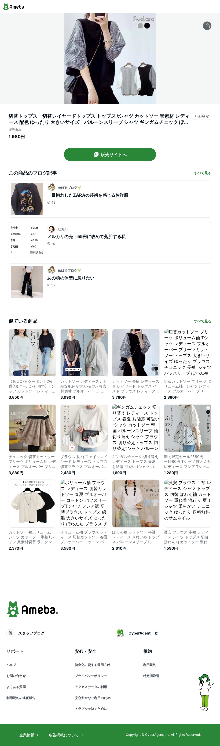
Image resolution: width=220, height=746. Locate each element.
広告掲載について (64, 735)
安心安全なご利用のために (94, 698)
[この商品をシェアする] (207, 25)
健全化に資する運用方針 (92, 665)
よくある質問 (16, 687)
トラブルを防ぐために (91, 709)
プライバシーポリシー (91, 676)
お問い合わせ (16, 676)
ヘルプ (11, 665)
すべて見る (202, 173)
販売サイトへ (114, 154)
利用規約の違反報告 (20, 698)
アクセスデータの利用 (91, 687)
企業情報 (26, 735)
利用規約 (149, 665)
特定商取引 (151, 676)
